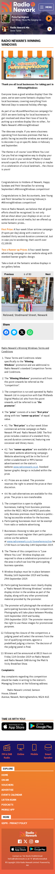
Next (47, 274)
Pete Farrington (20, 17)
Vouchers (7, 785)
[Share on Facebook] (6, 332)
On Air (5, 780)
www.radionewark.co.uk (25, 467)
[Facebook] (20, 842)
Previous (7, 274)
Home (4, 775)
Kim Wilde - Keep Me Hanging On (26, 20)
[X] (25, 842)
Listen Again (8, 799)
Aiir (27, 865)
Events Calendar (11, 794)
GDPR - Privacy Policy (14, 823)
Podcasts (7, 804)
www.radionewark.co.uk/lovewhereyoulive (29, 541)
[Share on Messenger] (14, 332)
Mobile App (8, 809)
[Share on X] (22, 332)
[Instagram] (31, 842)
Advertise (7, 790)
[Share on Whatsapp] (30, 332)
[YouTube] (37, 842)
